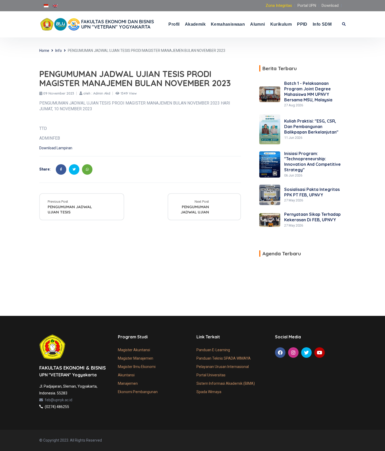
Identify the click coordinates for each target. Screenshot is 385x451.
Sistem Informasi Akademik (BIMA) (225, 383)
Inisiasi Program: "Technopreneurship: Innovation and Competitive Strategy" (312, 161)
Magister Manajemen (135, 358)
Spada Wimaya (208, 392)
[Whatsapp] (87, 169)
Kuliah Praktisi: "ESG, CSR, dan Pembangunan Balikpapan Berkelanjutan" (311, 126)
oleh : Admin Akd (96, 93)
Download (330, 5)
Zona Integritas (279, 5)
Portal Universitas (211, 375)
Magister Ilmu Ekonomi (137, 367)
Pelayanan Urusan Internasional (222, 367)
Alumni (257, 24)
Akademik (195, 24)
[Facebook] (61, 169)
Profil (173, 24)
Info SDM (322, 24)
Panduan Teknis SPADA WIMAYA (223, 358)
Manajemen (128, 383)
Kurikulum (281, 24)
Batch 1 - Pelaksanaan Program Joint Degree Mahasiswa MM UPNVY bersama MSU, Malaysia (308, 91)
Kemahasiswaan (228, 24)
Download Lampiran (55, 148)
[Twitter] (74, 169)
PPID (302, 24)
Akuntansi (126, 375)
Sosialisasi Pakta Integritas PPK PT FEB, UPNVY (312, 192)
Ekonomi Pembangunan (138, 392)
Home (44, 50)
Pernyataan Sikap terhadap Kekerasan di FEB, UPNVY (312, 217)
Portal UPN (307, 5)
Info (58, 50)
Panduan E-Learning (213, 350)
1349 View (128, 93)
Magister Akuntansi (134, 350)
